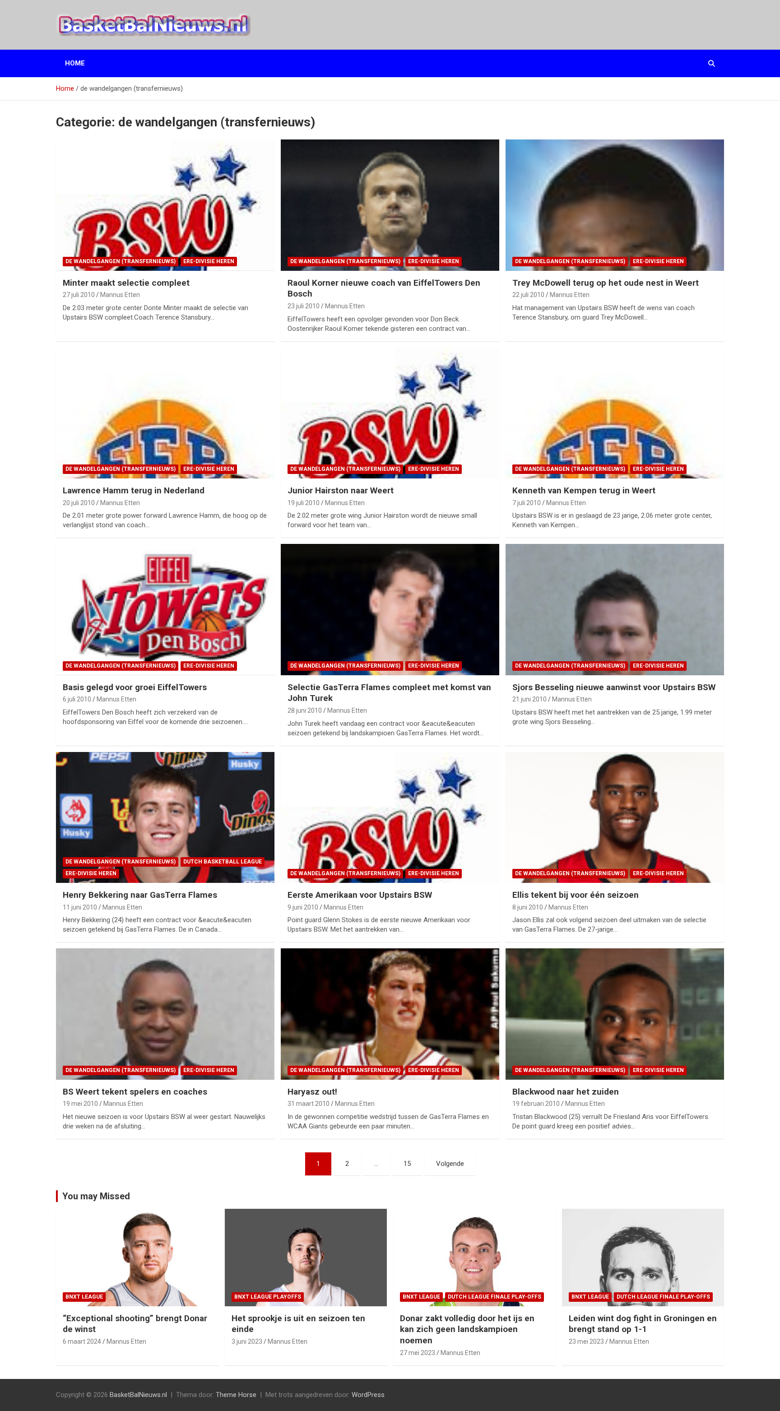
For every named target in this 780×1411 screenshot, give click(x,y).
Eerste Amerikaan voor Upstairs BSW (360, 895)
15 (407, 1164)
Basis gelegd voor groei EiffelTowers (135, 687)
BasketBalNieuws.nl (138, 1395)
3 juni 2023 (247, 1341)
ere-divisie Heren (208, 261)
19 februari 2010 (536, 1103)
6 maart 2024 (82, 1341)
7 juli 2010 (526, 502)
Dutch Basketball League (222, 862)
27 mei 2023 (417, 1352)
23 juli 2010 (304, 306)
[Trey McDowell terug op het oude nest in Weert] (614, 205)
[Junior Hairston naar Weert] (390, 413)
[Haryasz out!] (390, 1014)
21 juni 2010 (529, 699)
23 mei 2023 (586, 1341)
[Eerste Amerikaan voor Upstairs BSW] (390, 817)
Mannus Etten (120, 294)
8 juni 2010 (527, 907)
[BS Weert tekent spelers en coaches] (165, 1014)
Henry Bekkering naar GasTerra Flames (140, 895)
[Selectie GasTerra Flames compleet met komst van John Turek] (390, 609)
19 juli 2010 (304, 502)
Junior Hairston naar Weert (341, 490)
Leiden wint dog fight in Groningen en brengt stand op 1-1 (643, 1324)
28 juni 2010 (305, 710)
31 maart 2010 (309, 1103)
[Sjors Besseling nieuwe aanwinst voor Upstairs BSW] (614, 609)
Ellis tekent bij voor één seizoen (575, 895)
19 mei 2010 (80, 1103)
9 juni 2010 (303, 907)
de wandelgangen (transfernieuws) (120, 261)
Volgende (450, 1164)
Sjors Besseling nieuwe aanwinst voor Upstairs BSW (613, 687)
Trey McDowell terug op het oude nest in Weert (605, 283)
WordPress (368, 1395)
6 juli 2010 (77, 699)
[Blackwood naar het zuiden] (614, 1014)
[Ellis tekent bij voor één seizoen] (614, 817)
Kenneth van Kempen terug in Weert (583, 490)
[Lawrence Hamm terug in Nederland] (165, 413)
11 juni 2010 (80, 907)
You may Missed (96, 1196)
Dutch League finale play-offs (494, 1297)
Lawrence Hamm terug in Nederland (133, 490)
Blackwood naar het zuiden (565, 1091)
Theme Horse (236, 1395)
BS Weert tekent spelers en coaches (135, 1091)
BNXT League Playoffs (267, 1297)
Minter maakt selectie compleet (126, 283)
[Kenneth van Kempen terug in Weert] (614, 413)
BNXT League (84, 1297)
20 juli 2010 (79, 502)
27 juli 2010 (79, 294)
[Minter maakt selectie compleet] (165, 205)
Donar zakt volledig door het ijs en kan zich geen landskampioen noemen (467, 1329)
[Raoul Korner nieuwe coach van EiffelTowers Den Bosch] (390, 205)
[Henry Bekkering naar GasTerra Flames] (165, 817)
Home (75, 63)
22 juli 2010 (528, 294)
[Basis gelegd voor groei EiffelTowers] (165, 609)
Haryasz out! (312, 1091)
